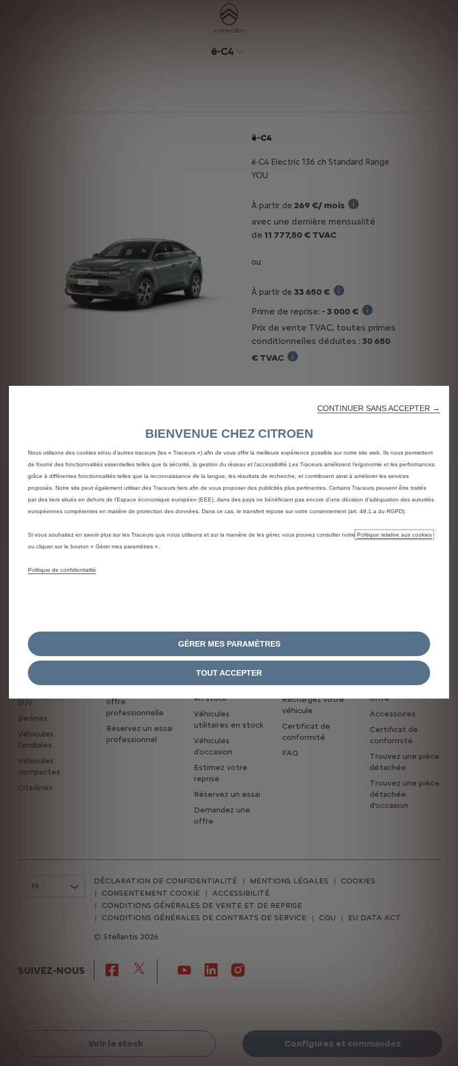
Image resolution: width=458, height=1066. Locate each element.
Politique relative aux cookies (394, 535)
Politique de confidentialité (62, 570)
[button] (378, 408)
